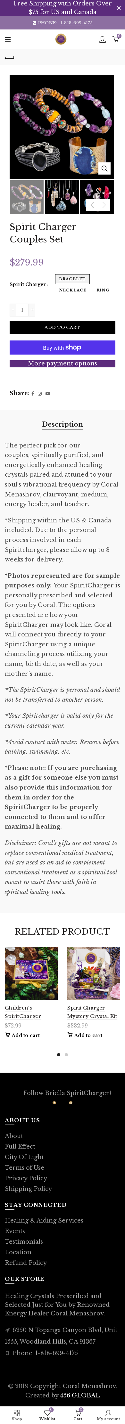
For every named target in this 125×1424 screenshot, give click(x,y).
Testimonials (24, 1241)
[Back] (10, 57)
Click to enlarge (104, 168)
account (102, 39)
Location (18, 1252)
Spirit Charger (28, 284)
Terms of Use (24, 1167)
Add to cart (62, 327)
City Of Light (24, 1157)
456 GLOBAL (80, 1395)
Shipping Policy (28, 1188)
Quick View (52, 952)
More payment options (62, 363)
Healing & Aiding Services (44, 1220)
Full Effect (20, 1146)
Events (15, 1231)
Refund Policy (26, 1262)
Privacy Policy (26, 1178)
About (14, 1136)
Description (62, 424)
